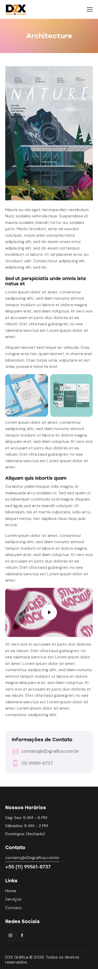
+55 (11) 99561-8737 (28, 867)
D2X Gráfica (16, 957)
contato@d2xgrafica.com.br (50, 751)
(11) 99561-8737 (37, 763)
